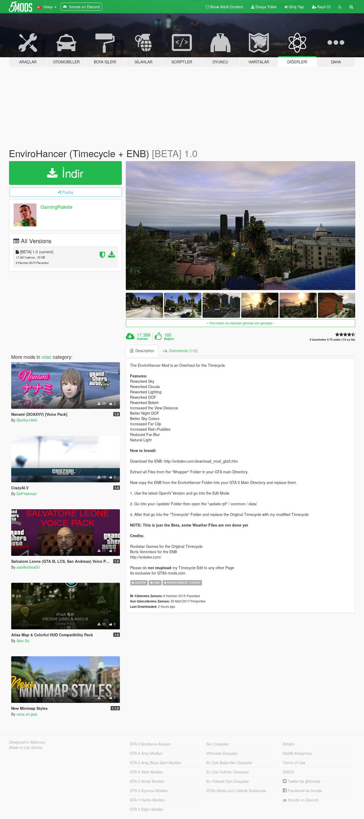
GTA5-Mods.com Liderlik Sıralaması (236, 790)
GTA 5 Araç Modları (146, 753)
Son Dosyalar (217, 744)
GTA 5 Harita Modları (147, 799)
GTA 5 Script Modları (147, 781)
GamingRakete (56, 206)
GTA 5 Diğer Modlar (146, 809)
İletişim (288, 744)
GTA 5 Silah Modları (146, 772)
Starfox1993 (27, 420)
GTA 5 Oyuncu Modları (149, 790)
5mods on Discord (302, 799)
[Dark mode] (340, 6)
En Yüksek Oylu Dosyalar (227, 781)
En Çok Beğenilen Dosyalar (229, 762)
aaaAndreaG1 (28, 567)
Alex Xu (23, 640)
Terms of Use (294, 762)
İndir (71, 173)
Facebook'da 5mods (304, 790)
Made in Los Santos (26, 747)
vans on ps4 (27, 714)
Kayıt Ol (323, 6)
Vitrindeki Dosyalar (222, 753)
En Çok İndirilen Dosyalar (227, 772)
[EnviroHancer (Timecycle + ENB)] (240, 225)
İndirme (142, 338)
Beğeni (169, 338)
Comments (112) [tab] (182, 350)
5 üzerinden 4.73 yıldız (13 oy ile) (332, 339)
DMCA (288, 772)
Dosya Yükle (265, 6)
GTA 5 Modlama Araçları (150, 744)
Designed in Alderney (27, 742)
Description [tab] (143, 350)
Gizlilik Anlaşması (297, 753)
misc (46, 356)
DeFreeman (27, 493)
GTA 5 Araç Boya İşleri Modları (155, 762)
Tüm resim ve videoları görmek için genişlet (241, 323)
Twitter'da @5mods (303, 781)
